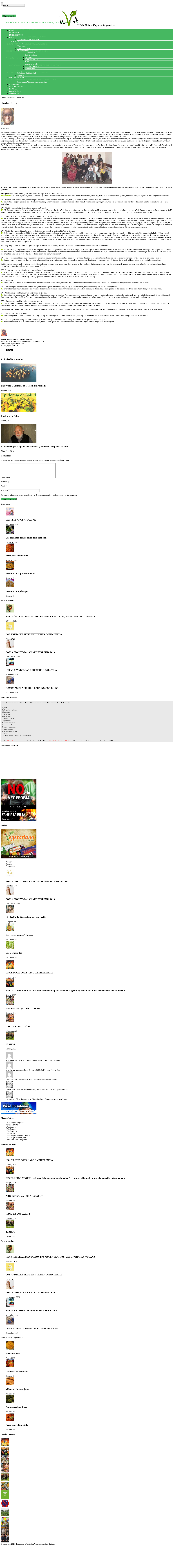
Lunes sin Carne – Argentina (16, 1140)
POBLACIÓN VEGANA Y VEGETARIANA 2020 (26, 37)
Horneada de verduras (17, 1371)
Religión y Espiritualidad (26, 73)
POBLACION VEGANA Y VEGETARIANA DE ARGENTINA (31, 79)
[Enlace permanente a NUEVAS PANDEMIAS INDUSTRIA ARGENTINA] (10, 665)
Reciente (9, 864)
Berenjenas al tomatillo (17, 555)
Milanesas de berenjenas (17, 1389)
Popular (8, 862)
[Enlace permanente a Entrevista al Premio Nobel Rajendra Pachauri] (18, 381)
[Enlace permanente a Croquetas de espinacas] (10, 1403)
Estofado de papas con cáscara (20, 573)
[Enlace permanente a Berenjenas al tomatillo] (10, 551)
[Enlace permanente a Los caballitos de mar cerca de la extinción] (10, 533)
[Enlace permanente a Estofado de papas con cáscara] (10, 569)
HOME (11, 30)
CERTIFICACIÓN (16, 87)
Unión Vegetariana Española (16, 1138)
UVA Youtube (11, 1127)
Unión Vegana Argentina (15, 1123)
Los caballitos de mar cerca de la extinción (26, 537)
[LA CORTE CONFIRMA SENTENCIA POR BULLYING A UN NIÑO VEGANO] (5, 1542)
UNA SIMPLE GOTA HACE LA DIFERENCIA (29, 972)
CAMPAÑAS (14, 84)
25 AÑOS (10, 1044)
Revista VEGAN (12, 1125)
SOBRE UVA (14, 33)
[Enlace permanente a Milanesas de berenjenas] (10, 1385)
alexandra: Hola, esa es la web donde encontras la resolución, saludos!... (32, 1080)
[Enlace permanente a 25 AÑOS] (10, 1040)
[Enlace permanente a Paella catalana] (10, 1349)
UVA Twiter (10, 1133)
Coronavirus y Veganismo (15, 58)
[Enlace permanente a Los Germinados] (10, 948)
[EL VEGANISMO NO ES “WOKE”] (5, 1498)
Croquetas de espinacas (17, 1407)
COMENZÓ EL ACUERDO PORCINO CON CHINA (32, 688)
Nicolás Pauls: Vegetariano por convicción (26, 917)
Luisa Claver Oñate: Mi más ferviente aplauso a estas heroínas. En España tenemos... (37, 1089)
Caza (27, 62)
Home (3, 97)
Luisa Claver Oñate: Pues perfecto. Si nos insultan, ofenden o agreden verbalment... (37, 1099)
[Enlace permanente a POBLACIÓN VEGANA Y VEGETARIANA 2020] (10, 648)
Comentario (5, 478)
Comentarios (10, 866)
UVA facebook (11, 1131)
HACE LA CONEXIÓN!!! (18, 1026)
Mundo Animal (30, 68)
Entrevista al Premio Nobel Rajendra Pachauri (23, 385)
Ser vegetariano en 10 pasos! (19, 935)
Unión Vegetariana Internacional (18, 1135)
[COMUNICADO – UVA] (5, 1507)
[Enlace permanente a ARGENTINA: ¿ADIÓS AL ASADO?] (10, 1004)
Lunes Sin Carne (15, 91)
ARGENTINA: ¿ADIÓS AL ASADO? (24, 1008)
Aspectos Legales (31, 64)
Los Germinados (14, 953)
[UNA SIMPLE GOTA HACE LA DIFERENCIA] (5, 1446)
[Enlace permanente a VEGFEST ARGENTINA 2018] (10, 515)
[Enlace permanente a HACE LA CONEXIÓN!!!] (10, 1022)
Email (3, 486)
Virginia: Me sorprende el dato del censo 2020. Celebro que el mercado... (33, 1070)
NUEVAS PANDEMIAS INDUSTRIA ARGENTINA (26, 44)
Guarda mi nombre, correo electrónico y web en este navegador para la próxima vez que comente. (40, 495)
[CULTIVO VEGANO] (5, 1516)
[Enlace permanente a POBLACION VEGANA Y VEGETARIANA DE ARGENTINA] (10, 877)
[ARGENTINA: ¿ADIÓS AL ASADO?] (5, 1463)
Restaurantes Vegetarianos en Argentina (32, 82)
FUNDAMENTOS (16, 35)
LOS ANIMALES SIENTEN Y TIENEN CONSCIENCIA (28, 30)
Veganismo (21, 46)
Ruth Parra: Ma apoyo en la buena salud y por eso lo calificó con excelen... (34, 1060)
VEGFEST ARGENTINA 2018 (21, 520)
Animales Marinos (32, 66)
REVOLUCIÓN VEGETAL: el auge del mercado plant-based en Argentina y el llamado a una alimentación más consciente (65, 990)
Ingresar (52, 1544)
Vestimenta (29, 57)
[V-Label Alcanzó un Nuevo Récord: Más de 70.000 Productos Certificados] (5, 1524)
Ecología (20, 75)
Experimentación (31, 59)
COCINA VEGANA (16, 78)
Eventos (12, 37)
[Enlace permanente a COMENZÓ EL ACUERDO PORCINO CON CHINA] (10, 683)
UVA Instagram (11, 1129)
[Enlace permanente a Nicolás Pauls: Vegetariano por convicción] (10, 913)
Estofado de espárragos (17, 591)
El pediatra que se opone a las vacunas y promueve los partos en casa (34, 446)
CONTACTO (14, 93)
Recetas (20, 80)
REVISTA (13, 89)
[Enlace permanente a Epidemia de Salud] (18, 412)
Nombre (4, 482)
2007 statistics (10, 740)
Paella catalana (13, 1353)
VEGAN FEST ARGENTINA (28, 39)
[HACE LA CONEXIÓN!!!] (5, 1472)
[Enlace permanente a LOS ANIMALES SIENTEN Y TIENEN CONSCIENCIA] (10, 630)
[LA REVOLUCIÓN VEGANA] (5, 1533)
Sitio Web (4, 490)
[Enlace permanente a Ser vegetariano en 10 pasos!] (10, 930)
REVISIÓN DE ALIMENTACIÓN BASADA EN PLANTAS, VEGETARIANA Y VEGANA (42, 23)
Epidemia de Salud (10, 416)
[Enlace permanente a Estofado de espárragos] (10, 587)
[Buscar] (2, 4)
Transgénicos (22, 71)
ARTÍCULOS (14, 42)
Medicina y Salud (23, 48)
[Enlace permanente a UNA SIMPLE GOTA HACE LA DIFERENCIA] (10, 968)
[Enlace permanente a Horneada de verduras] (10, 1367)
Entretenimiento (31, 55)
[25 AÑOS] (5, 1481)
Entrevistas (21, 44)
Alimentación (30, 53)
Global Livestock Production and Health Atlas (60, 740)
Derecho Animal (23, 51)
